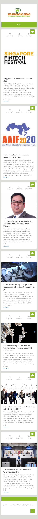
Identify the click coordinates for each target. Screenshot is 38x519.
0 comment (28, 36)
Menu (19, 25)
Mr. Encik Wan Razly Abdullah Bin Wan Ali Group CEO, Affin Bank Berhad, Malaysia (17, 223)
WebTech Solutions (22, 507)
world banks (19, 36)
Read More (6, 101)
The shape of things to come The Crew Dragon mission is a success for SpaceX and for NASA (17, 348)
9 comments (28, 188)
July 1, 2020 (10, 36)
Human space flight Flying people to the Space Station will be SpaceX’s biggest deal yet (18, 287)
